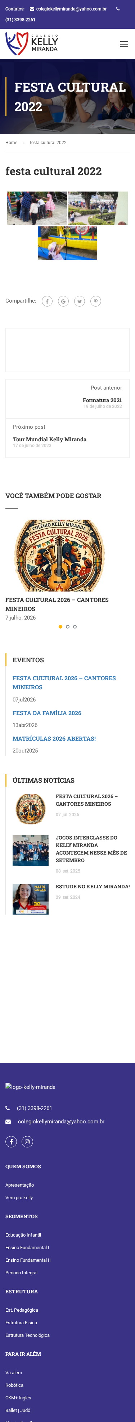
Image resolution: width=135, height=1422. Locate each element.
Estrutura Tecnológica (27, 1335)
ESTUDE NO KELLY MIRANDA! (93, 886)
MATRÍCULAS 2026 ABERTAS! (54, 738)
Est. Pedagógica (21, 1310)
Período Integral (21, 1272)
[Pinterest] (95, 301)
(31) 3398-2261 (20, 19)
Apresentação (19, 1185)
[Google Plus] (63, 301)
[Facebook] (47, 301)
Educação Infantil (23, 1235)
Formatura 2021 (102, 400)
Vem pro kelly (19, 1197)
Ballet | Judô (17, 1410)
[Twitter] (79, 301)
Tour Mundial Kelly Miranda (49, 439)
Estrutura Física (21, 1322)
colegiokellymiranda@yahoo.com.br (71, 8)
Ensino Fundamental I (27, 1247)
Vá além (13, 1372)
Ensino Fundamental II (28, 1260)
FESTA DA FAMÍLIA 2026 (47, 713)
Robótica (14, 1385)
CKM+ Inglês (18, 1397)
